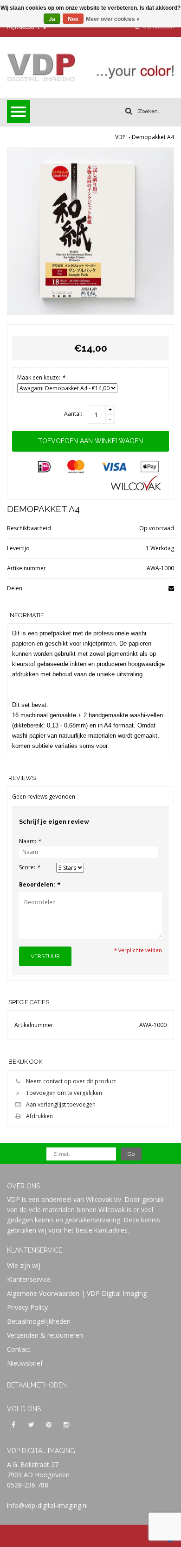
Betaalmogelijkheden (39, 1321)
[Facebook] (13, 1424)
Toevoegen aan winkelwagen (90, 441)
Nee (73, 19)
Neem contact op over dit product (71, 1081)
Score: (29, 867)
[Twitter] (31, 1424)
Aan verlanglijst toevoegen (61, 1104)
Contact (19, 1349)
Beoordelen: (39, 884)
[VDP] (90, 67)
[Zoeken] (128, 111)
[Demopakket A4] (90, 231)
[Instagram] (66, 1424)
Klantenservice (29, 1279)
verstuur (45, 956)
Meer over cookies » (113, 19)
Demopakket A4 (153, 137)
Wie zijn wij (23, 1265)
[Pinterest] (48, 1424)
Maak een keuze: (41, 377)
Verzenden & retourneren (45, 1335)
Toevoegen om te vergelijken (64, 1093)
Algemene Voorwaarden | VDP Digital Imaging (77, 1293)
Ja (52, 19)
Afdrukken (39, 1116)
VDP (120, 137)
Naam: (30, 841)
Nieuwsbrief (25, 1363)
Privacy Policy (27, 1307)
